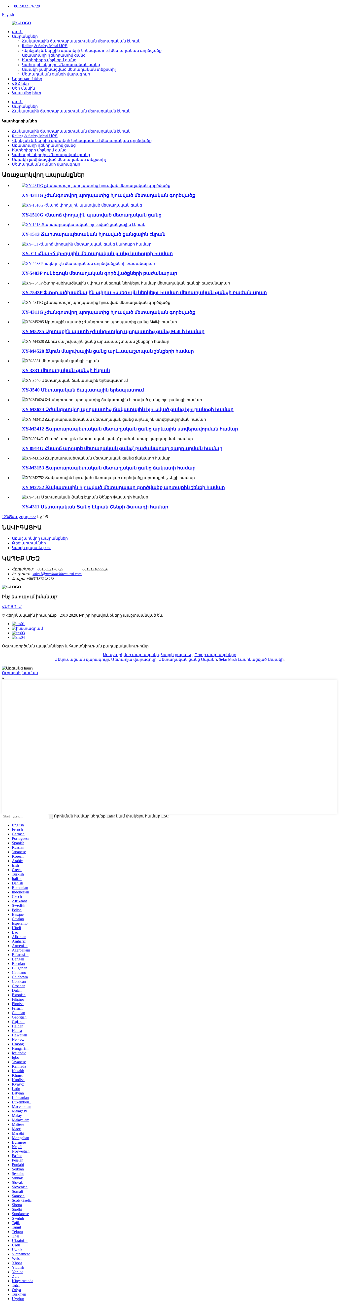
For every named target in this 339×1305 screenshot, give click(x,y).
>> (34, 517)
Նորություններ (27, 79)
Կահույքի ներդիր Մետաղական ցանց (61, 65)
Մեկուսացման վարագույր (82, 659)
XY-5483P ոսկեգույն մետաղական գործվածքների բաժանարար (99, 273)
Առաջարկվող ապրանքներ (40, 538)
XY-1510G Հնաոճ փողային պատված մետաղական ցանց (92, 214)
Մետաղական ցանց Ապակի (188, 659)
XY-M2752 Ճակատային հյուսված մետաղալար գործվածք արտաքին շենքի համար (123, 487)
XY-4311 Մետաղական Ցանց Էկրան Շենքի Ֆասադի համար (95, 506)
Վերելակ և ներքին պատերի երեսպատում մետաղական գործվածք (92, 50)
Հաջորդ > (22, 517)
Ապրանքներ (25, 36)
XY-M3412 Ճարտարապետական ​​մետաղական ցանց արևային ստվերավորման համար (130, 428)
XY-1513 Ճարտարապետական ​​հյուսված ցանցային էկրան (94, 234)
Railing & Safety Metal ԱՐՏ (45, 46)
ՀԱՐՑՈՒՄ (12, 606)
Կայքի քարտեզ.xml (31, 548)
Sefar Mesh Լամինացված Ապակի (251, 659)
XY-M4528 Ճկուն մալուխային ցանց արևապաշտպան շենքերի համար (108, 351)
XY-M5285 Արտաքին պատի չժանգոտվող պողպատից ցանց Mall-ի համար (113, 331)
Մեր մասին (23, 88)
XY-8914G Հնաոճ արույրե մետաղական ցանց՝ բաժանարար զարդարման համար (122, 448)
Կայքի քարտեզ (177, 655)
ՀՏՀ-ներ (20, 83)
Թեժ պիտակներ (29, 543)
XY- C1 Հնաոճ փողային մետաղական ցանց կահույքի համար (97, 253)
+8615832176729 (26, 6)
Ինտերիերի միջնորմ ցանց (49, 60)
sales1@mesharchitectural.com (57, 574)
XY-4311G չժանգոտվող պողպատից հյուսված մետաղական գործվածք (108, 195)
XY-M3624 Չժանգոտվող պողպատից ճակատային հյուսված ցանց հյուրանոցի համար (128, 409)
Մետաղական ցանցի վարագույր (56, 74)
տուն (17, 32)
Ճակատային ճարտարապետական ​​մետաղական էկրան (81, 41)
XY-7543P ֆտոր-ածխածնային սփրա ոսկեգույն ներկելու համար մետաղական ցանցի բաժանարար (144, 292)
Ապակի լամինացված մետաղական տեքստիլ (69, 69)
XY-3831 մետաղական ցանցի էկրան (66, 370)
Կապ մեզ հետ (26, 93)
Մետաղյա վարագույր (134, 659)
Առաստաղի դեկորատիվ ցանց (54, 55)
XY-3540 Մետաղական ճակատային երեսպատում (83, 389)
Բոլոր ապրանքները (215, 655)
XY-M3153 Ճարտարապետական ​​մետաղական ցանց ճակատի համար (109, 467)
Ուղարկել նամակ (20, 673)
